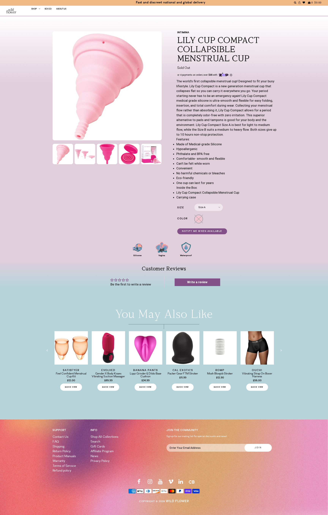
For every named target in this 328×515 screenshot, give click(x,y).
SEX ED (48, 9)
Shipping (59, 446)
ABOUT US (61, 9)
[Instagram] (150, 482)
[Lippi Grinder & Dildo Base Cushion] (145, 363)
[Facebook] (138, 482)
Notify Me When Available (202, 231)
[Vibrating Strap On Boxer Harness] (257, 363)
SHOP (34, 9)
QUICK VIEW (71, 387)
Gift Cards (98, 446)
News (94, 456)
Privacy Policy (100, 461)
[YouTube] (160, 482)
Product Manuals (64, 456)
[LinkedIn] (180, 482)
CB (192, 482)
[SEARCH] (295, 2)
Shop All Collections (104, 437)
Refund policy (62, 470)
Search (95, 441)
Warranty (59, 461)
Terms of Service (64, 466)
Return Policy (62, 451)
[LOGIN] (299, 2)
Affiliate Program (102, 451)
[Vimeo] (170, 482)
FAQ (56, 441)
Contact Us (60, 437)
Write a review (197, 282)
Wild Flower (177, 501)
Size (180, 207)
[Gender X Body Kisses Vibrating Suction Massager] (108, 363)
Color (182, 218)
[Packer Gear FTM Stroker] (182, 363)
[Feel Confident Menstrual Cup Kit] (71, 363)
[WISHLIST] (304, 2)
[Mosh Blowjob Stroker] (220, 363)
